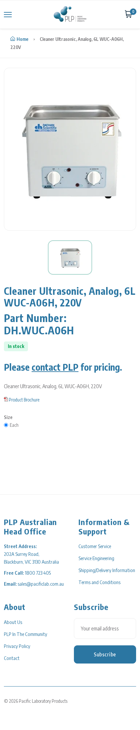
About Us (13, 622)
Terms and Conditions (99, 582)
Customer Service (94, 546)
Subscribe (105, 654)
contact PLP (55, 367)
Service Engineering (96, 558)
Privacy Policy (17, 646)
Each (14, 425)
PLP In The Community (25, 634)
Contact (12, 658)
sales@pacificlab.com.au (41, 584)
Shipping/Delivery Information (106, 570)
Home (22, 39)
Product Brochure (24, 399)
